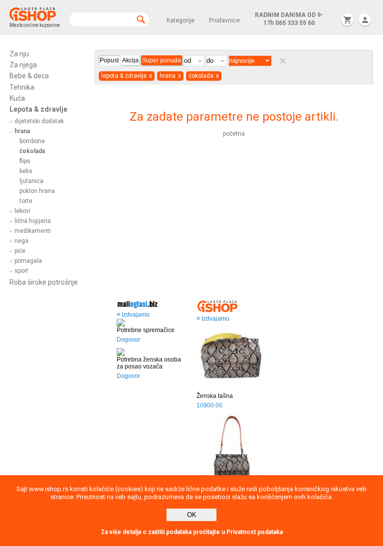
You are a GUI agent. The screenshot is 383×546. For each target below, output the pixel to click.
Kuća (17, 98)
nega (21, 240)
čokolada (32, 151)
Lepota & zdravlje (38, 109)
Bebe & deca (29, 76)
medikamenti (32, 230)
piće (19, 250)
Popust (109, 60)
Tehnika (21, 87)
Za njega (23, 65)
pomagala (28, 260)
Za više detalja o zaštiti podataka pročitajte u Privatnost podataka (192, 532)
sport (21, 270)
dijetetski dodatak (39, 121)
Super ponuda (161, 60)
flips (24, 161)
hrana (22, 131)
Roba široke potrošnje (43, 282)
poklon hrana (37, 190)
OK (191, 515)
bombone (32, 141)
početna (234, 133)
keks (25, 171)
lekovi (22, 210)
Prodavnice (224, 20)
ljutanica (31, 181)
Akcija (130, 60)
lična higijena (32, 220)
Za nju (19, 54)
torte (25, 200)
